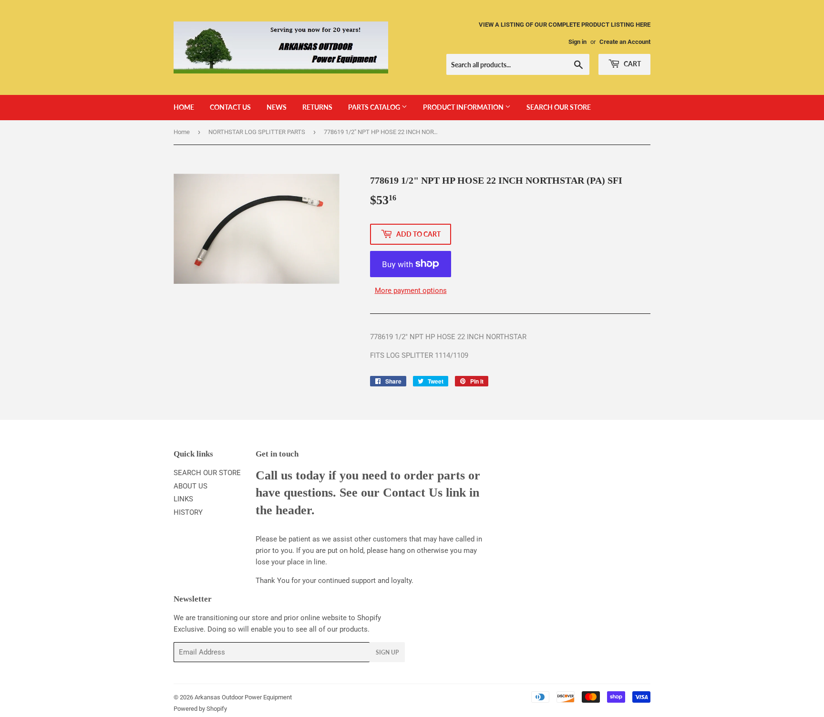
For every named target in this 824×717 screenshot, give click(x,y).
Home (182, 131)
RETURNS (317, 107)
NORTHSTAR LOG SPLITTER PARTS (256, 131)
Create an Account (624, 41)
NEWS (277, 107)
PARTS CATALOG (375, 107)
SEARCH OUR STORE (558, 107)
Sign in (577, 41)
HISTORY (188, 512)
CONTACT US (230, 107)
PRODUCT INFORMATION (464, 107)
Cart (631, 64)
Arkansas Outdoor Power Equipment (243, 697)
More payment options (411, 290)
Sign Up (387, 652)
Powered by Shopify (200, 708)
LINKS (183, 499)
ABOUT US (190, 486)
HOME (184, 107)
